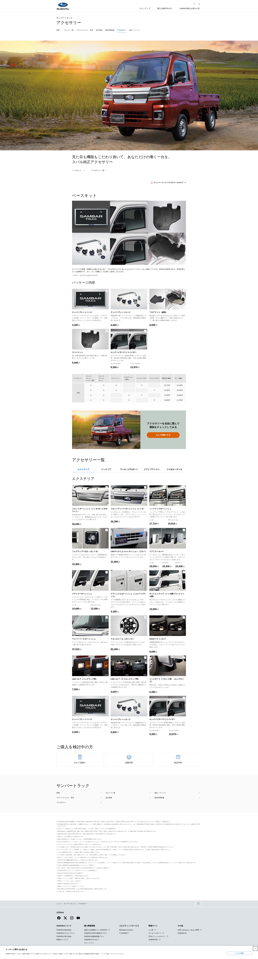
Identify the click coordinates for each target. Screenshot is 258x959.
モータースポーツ (155, 933)
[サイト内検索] (194, 4)
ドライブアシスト (152, 469)
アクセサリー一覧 (97, 170)
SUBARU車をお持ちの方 (190, 8)
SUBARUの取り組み (63, 936)
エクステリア (83, 469)
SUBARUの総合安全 (63, 930)
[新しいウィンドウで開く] (58, 919)
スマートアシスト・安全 (84, 30)
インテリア (106, 469)
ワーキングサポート (129, 469)
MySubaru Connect (126, 930)
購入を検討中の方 (164, 8)
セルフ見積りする (163, 435)
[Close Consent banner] (255, 948)
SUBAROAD (153, 939)
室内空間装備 (109, 30)
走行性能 (99, 30)
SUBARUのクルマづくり (65, 933)
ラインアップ (144, 8)
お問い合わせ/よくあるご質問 (188, 930)
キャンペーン (89, 943)
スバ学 (151, 930)
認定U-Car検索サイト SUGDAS (95, 930)
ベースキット (77, 170)
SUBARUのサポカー (91, 939)
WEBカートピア (62, 939)
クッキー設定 (239, 953)
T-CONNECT (124, 933)
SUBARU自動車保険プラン (94, 936)
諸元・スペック (134, 30)
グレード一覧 (68, 30)
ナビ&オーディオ (174, 469)
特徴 (57, 30)
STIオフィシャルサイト (157, 936)
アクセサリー (121, 30)
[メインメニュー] (199, 4)
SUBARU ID (182, 933)
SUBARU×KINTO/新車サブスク (95, 933)
